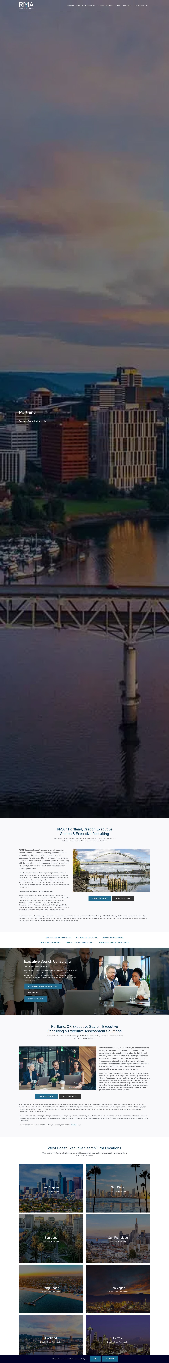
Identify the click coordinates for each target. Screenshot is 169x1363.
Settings (83, 1359)
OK (95, 1359)
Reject (110, 1359)
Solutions (74, 1125)
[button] (147, 5)
